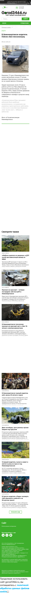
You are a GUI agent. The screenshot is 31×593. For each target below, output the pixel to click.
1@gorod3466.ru (21, 556)
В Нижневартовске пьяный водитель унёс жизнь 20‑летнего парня (15, 394)
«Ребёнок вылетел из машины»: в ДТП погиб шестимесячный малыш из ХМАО (15, 257)
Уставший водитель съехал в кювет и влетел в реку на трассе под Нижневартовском (15, 464)
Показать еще (15, 512)
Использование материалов (9, 526)
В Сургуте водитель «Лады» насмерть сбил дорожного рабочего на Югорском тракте (15, 498)
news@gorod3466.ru (22, 555)
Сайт (4, 523)
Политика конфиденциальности (8, 544)
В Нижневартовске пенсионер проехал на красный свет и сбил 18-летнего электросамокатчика (15, 326)
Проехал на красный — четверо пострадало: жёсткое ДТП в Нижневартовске (13, 292)
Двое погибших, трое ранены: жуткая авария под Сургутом (15, 428)
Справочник (24, 23)
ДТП (4, 31)
